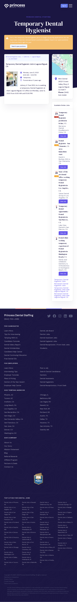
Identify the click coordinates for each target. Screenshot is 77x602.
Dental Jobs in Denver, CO (11, 533)
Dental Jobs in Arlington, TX (62, 544)
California (26, 57)
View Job (63, 136)
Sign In (64, 6)
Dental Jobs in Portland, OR (11, 523)
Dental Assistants (47, 378)
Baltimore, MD (45, 398)
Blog (6, 453)
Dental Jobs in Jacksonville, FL (26, 538)
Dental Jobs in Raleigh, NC (65, 508)
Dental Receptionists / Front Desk (53, 385)
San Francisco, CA (11, 423)
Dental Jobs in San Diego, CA (28, 513)
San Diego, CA (9, 416)
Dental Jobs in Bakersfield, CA (62, 531)
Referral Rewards (10, 456)
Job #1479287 (12, 59)
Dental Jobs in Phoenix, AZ (11, 503)
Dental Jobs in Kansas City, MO (47, 551)
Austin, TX (44, 416)
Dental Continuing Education (15, 355)
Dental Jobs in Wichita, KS (65, 549)
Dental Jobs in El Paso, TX (47, 508)
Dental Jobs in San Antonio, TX (28, 508)
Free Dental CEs (10, 359)
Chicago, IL (44, 395)
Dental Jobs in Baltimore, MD (44, 523)
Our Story (8, 446)
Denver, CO (8, 430)
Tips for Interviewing (12, 334)
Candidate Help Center (13, 352)
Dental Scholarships (12, 348)
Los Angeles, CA (10, 409)
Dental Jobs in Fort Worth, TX (28, 543)
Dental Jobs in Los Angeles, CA (10, 508)
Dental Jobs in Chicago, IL (11, 548)
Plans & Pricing (10, 378)
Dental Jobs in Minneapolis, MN (63, 526)
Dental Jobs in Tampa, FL (65, 539)
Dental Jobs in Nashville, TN (29, 563)
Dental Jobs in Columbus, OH (26, 548)
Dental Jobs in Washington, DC (9, 553)
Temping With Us (10, 338)
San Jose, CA (9, 426)
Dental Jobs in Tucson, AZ (11, 563)
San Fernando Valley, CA (13, 419)
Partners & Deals (10, 463)
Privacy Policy (8, 579)
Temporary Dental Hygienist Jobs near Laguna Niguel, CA (62, 289)
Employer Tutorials (11, 375)
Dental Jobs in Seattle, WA (11, 528)
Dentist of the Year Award (14, 382)
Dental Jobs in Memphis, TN (44, 513)
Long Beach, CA (10, 405)
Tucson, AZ (8, 398)
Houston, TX (44, 423)
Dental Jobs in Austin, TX (28, 523)
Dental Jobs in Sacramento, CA (45, 543)
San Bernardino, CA (11, 412)
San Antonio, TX (46, 426)
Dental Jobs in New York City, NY (10, 543)
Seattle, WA (44, 430)
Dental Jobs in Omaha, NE (47, 561)
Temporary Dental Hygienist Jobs (61, 280)
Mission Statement (11, 449)
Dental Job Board (47, 331)
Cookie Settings (9, 581)
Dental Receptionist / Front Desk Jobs (55, 345)
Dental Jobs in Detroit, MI (47, 518)
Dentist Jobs (45, 334)
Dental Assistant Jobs (48, 338)
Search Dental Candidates (50, 371)
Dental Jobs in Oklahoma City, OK (46, 503)
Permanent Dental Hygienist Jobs (61, 285)
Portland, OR (45, 412)
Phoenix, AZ (8, 395)
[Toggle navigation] (70, 6)
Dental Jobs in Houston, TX (11, 538)
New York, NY (45, 409)
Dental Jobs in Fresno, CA (47, 538)
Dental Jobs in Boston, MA (29, 533)
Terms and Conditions (11, 583)
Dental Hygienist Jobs (48, 341)
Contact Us (8, 467)
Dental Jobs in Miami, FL (65, 522)
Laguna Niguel (36, 57)
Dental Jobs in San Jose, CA (28, 518)
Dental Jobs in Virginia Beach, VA (65, 513)
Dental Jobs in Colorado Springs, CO (64, 503)
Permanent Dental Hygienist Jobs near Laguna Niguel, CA (62, 295)
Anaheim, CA (9, 402)
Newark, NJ (44, 405)
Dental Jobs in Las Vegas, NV (9, 513)
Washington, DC (10, 433)
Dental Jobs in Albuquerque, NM (45, 533)
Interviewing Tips (10, 371)
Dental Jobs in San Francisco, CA (10, 518)
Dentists (43, 375)
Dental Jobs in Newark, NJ (29, 503)
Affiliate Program (10, 460)
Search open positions (19, 46)
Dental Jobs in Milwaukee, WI (44, 528)
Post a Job (44, 368)
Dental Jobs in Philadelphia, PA (27, 528)
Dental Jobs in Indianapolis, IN (26, 558)
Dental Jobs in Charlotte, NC (26, 553)
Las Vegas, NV (45, 402)
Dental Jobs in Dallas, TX (10, 558)
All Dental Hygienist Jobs (13, 57)
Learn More (8, 331)
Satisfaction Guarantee (11, 577)
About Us (8, 442)
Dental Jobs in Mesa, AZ (47, 547)
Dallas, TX (43, 419)
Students (43, 348)
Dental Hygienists (47, 382)
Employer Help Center (12, 385)
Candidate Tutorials (12, 341)
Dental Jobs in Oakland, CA (65, 518)
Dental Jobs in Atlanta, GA (47, 556)
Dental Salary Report (12, 345)
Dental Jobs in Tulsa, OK (65, 535)
